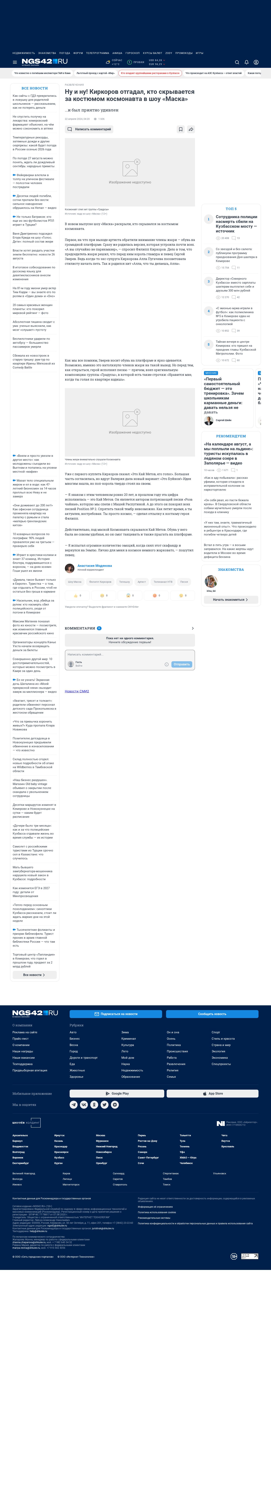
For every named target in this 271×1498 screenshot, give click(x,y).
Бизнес (75, 1038)
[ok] (94, 1105)
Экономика (220, 1057)
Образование (130, 1077)
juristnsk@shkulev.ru (103, 1228)
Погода (64, 53)
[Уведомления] (246, 62)
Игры (199, 53)
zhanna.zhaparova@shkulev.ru (29, 1242)
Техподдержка (22, 1064)
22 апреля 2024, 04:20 (77, 119)
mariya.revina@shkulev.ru (26, 1248)
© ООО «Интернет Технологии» (76, 1256)
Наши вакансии (23, 1057)
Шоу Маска (74, 581)
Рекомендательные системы (154, 1218)
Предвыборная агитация (29, 1070)
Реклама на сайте (24, 1032)
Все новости (35, 88)
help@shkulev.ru (38, 1231)
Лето (124, 1051)
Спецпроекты (221, 1064)
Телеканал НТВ (163, 581)
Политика (174, 1045)
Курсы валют (152, 53)
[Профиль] (256, 62)
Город (74, 1051)
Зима (125, 1032)
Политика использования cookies (157, 1212)
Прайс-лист (20, 1038)
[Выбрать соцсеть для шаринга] (191, 129)
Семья (171, 1077)
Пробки (136, 62)
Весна (74, 1045)
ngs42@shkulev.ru (57, 1225)
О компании (21, 1045)
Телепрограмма (97, 53)
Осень (171, 1038)
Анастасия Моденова (95, 566)
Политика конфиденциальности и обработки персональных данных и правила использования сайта (195, 1223)
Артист (142, 581)
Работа (172, 1057)
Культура (127, 1045)
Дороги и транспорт (84, 1057)
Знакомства (47, 53)
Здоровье (76, 1077)
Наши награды (22, 1051)
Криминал (128, 1038)
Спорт (216, 1032)
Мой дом (127, 1057)
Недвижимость (23, 53)
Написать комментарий (93, 129)
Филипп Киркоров (100, 581)
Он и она (173, 1032)
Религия (172, 1070)
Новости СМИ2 (77, 691)
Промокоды (184, 53)
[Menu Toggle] (15, 62)
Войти (79, 665)
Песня (184, 581)
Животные (77, 1070)
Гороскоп (133, 53)
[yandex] (115, 1105)
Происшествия (177, 1051)
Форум (78, 53)
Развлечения (176, 1064)
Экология (218, 1051)
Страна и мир (221, 1045)
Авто (73, 1032)
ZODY (168, 53)
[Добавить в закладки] (181, 129)
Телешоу (124, 581)
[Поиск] (237, 62)
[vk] (84, 1105)
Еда (72, 1064)
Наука (125, 1064)
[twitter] (105, 1105)
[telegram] (74, 1105)
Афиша (117, 53)
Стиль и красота (223, 1038)
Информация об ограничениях (155, 1206)
